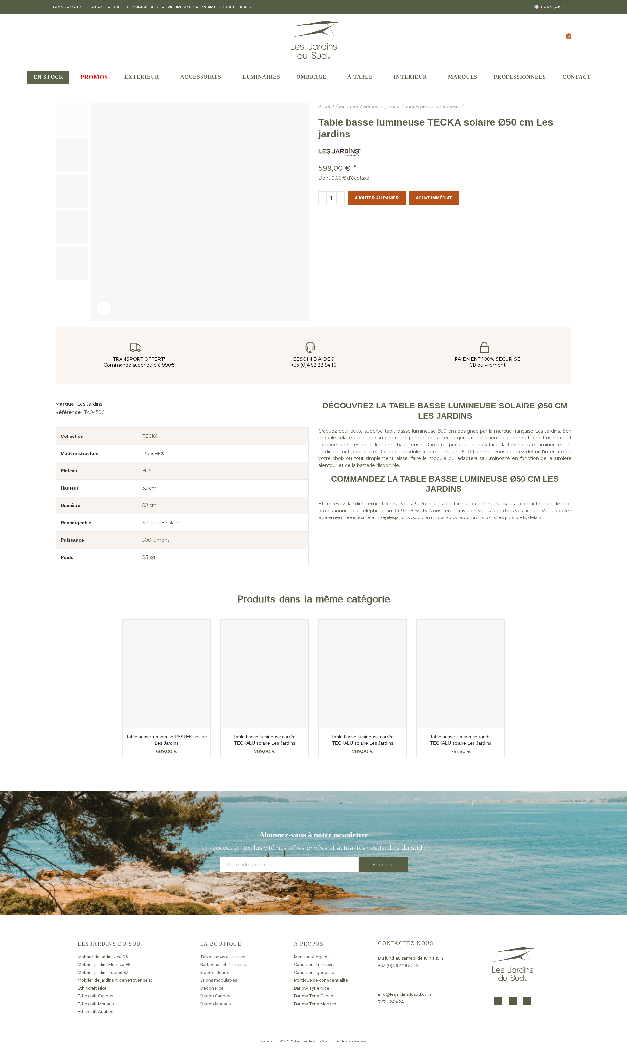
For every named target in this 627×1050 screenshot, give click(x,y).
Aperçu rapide (194, 631)
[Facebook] (498, 1001)
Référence (68, 412)
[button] (104, 694)
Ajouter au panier (377, 198)
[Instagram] (513, 1001)
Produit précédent (550, 106)
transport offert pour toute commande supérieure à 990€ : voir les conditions (151, 6)
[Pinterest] (527, 1001)
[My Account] (552, 39)
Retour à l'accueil (558, 106)
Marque (65, 404)
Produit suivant (566, 106)
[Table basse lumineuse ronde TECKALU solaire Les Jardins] (460, 674)
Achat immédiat (434, 198)
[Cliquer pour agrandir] (103, 308)
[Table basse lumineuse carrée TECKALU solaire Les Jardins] (264, 674)
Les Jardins (89, 404)
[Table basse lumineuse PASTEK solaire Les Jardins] (166, 674)
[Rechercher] (539, 39)
